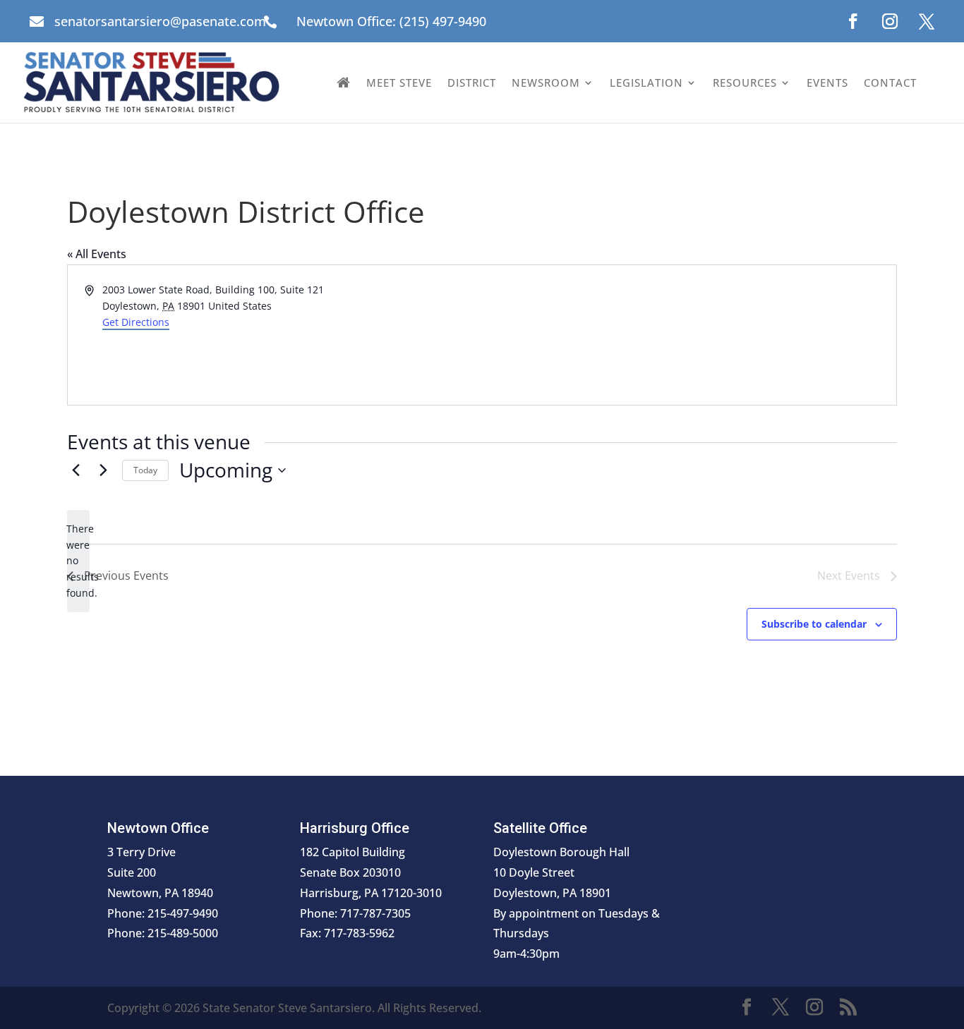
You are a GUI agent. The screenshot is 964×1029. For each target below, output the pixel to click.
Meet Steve (399, 82)
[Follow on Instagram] (889, 21)
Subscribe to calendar (814, 624)
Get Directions (135, 322)
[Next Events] (103, 470)
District (471, 82)
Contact (890, 82)
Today (145, 470)
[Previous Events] (75, 470)
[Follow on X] (926, 21)
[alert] (78, 561)
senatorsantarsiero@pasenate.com (160, 21)
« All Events (96, 254)
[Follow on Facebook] (853, 21)
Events (827, 82)
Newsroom (546, 82)
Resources (745, 82)
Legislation (646, 82)
